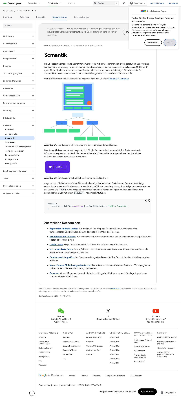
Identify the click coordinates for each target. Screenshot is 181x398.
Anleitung (24, 17)
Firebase (96, 376)
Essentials (32, 3)
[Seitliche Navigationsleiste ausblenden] (32, 393)
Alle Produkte (136, 376)
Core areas (23, 11)
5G (64, 358)
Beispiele (40, 17)
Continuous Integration (62, 257)
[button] (15, 36)
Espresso (54, 273)
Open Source (44, 352)
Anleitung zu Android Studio (143, 341)
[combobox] (106, 3)
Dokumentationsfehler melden (166, 342)
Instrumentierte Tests (61, 249)
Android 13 (114, 354)
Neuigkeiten (44, 356)
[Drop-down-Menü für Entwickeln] (61, 3)
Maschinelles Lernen (71, 341)
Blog (41, 361)
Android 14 (114, 350)
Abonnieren (147, 391)
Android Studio (157, 3)
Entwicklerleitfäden (142, 346)
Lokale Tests (56, 244)
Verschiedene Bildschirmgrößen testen (70, 265)
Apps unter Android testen (64, 228)
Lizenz (55, 385)
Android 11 (114, 363)
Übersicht (7, 17)
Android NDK (139, 361)
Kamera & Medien (70, 350)
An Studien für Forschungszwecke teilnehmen (165, 354)
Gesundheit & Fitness (71, 346)
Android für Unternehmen (44, 342)
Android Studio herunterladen (140, 356)
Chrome (84, 376)
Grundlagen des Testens (63, 236)
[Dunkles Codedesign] (146, 200)
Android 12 (114, 358)
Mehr (70, 3)
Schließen (153, 42)
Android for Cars (93, 350)
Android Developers (52, 45)
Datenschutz (68, 354)
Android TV (91, 354)
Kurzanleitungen (81, 17)
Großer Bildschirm (93, 337)
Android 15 (114, 346)
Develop (8, 11)
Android (42, 337)
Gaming (66, 337)
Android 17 (114, 337)
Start (170, 42)
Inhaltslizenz (115, 288)
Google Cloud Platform (115, 376)
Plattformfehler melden (167, 337)
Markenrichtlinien (68, 385)
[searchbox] (17, 25)
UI (36, 11)
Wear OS (90, 341)
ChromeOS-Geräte (94, 346)
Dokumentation (59, 17)
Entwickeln (53, 3)
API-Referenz (139, 350)
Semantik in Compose (118, 78)
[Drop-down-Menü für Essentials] (41, 3)
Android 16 (114, 341)
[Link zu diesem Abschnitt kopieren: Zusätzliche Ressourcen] (82, 223)
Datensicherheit (45, 348)
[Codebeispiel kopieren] (149, 200)
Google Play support (165, 348)
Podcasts (42, 365)
